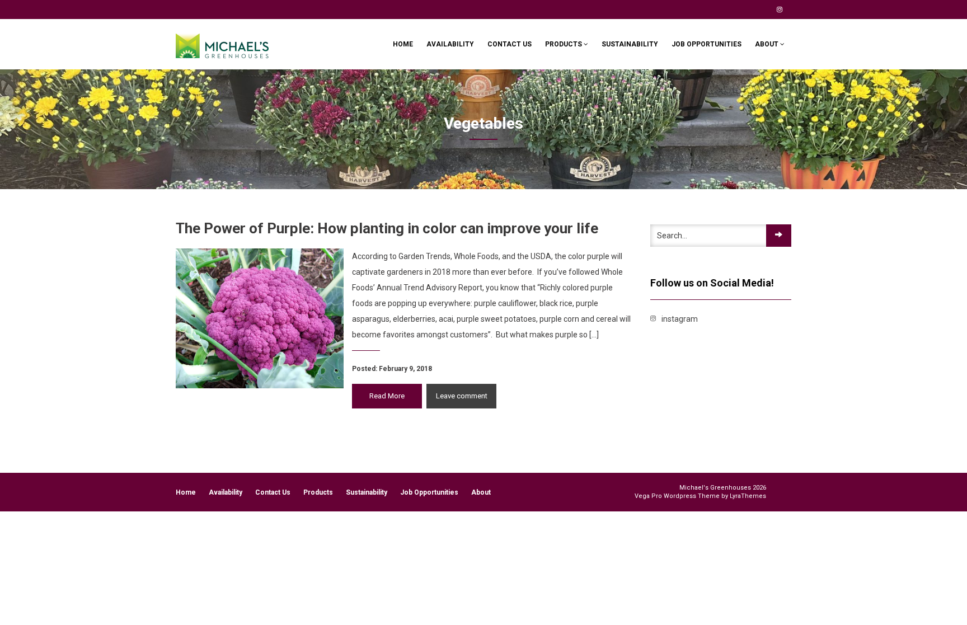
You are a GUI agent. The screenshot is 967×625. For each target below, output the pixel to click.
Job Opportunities (706, 44)
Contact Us (509, 44)
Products (564, 44)
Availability (450, 44)
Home (403, 44)
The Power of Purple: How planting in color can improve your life (387, 228)
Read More (387, 396)
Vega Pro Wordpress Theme (677, 496)
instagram (779, 9)
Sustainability (630, 44)
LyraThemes (748, 496)
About (767, 44)
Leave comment (461, 396)
